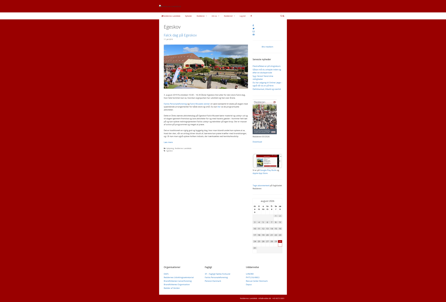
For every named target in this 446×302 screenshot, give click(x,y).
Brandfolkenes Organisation (177, 284)
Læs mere (168, 142)
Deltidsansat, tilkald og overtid (267, 89)
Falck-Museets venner (200, 103)
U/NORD (250, 274)
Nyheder (188, 16)
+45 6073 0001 (278, 298)
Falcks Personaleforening (175, 103)
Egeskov (169, 151)
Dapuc (249, 284)
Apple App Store (260, 173)
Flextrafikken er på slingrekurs (266, 66)
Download (257, 141)
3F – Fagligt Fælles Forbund (217, 274)
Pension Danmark (213, 281)
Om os (214, 16)
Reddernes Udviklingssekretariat (179, 277)
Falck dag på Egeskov (180, 35)
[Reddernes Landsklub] (170, 6)
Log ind (242, 16)
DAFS (166, 274)
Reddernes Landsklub (183, 148)
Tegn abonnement (261, 185)
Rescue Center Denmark (257, 281)
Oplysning (170, 148)
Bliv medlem (267, 46)
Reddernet (228, 16)
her (219, 106)
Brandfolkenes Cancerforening (178, 281)
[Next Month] (280, 201)
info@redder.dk (265, 298)
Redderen (201, 16)
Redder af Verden (172, 288)
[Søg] (282, 15)
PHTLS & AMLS (252, 277)
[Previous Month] (255, 201)
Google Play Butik (268, 170)
